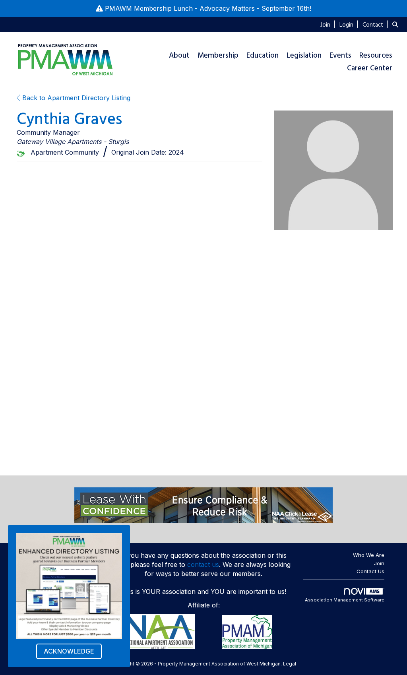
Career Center (369, 68)
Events (340, 55)
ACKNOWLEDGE (69, 651)
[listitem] (328, 24)
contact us (203, 564)
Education (262, 55)
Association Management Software (344, 600)
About (179, 55)
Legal (289, 664)
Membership (218, 55)
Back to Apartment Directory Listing (75, 98)
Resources (375, 55)
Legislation (304, 55)
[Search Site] (396, 24)
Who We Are (368, 555)
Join (379, 563)
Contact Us (370, 571)
